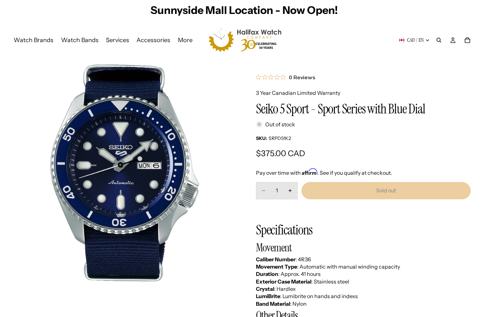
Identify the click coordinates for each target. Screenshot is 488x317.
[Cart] (467, 40)
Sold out (386, 190)
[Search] (439, 40)
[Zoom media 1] (124, 173)
